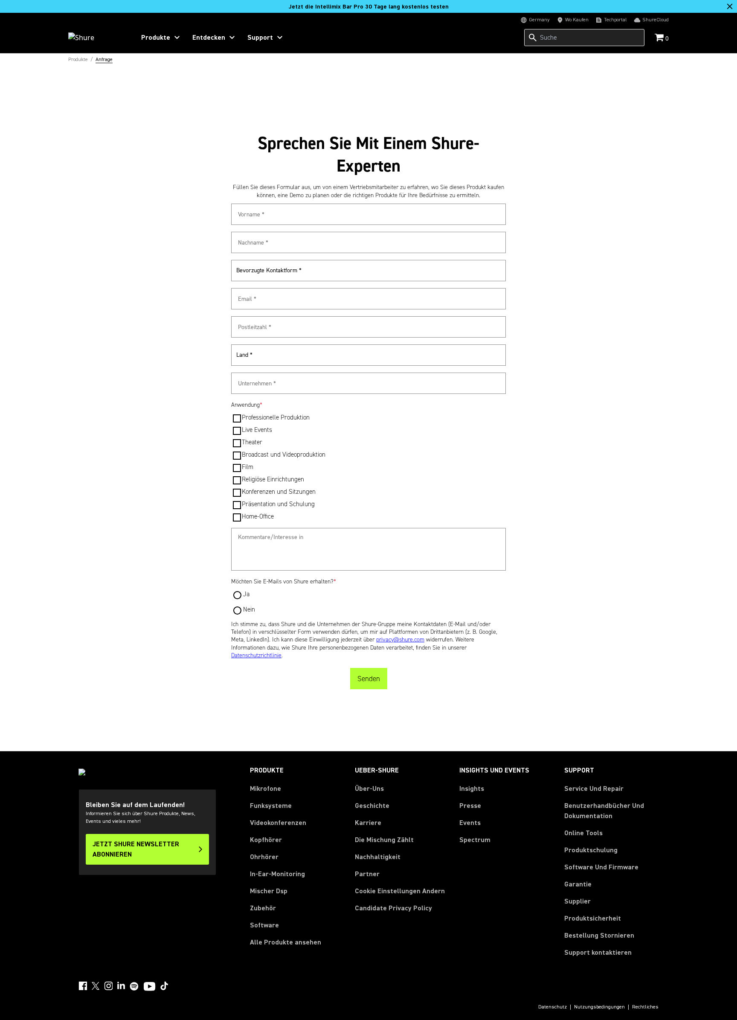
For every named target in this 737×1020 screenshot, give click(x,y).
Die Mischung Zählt (384, 840)
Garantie (578, 884)
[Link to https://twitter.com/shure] (95, 986)
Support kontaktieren (598, 952)
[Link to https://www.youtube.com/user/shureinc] (149, 987)
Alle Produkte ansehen (285, 942)
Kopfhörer (266, 840)
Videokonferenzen (278, 823)
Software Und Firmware (601, 867)
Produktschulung (591, 850)
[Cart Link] (660, 38)
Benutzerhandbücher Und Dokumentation (604, 810)
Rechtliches (645, 1007)
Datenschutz (552, 1007)
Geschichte (372, 805)
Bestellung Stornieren (599, 935)
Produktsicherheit (592, 918)
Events (470, 823)
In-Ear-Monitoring (277, 874)
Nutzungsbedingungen (599, 1007)
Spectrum (474, 840)
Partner (367, 874)
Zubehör (263, 908)
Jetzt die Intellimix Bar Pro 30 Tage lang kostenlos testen (369, 7)
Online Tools (583, 833)
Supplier (577, 901)
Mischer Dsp (268, 891)
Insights (471, 788)
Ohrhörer (264, 857)
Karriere (368, 823)
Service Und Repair (594, 788)
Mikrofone (265, 788)
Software (264, 925)
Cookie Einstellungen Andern (400, 891)
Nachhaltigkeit (377, 857)
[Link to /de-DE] (96, 37)
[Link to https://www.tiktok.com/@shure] (164, 986)
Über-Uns (369, 788)
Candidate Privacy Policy (393, 908)
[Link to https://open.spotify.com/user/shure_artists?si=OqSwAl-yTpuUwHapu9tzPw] (134, 986)
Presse (470, 805)
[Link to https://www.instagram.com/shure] (108, 986)
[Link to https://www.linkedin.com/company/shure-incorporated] (121, 986)
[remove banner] (729, 6)
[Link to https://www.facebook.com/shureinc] (82, 986)
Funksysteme (271, 805)
